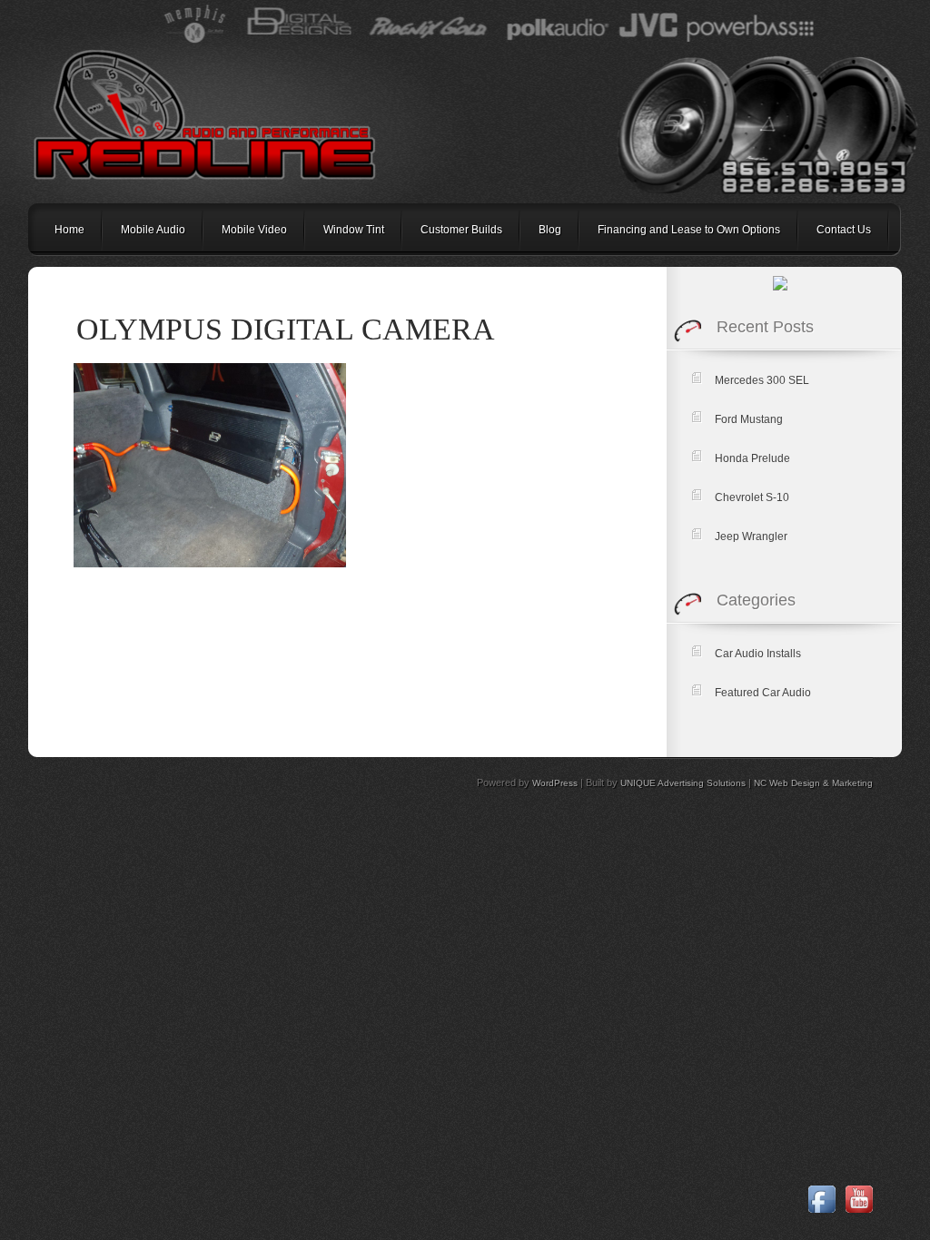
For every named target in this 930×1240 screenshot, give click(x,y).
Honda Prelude (752, 458)
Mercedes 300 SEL (762, 380)
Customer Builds (461, 229)
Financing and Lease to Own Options (689, 229)
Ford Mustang (749, 419)
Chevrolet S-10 (752, 497)
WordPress (555, 783)
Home (69, 229)
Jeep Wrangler (751, 536)
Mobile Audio (153, 229)
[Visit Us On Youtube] (858, 1213)
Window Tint (353, 229)
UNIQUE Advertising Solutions (683, 783)
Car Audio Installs (758, 653)
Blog (550, 229)
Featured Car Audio (763, 692)
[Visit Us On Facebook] (821, 1213)
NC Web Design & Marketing (813, 783)
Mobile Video (254, 229)
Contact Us (843, 229)
